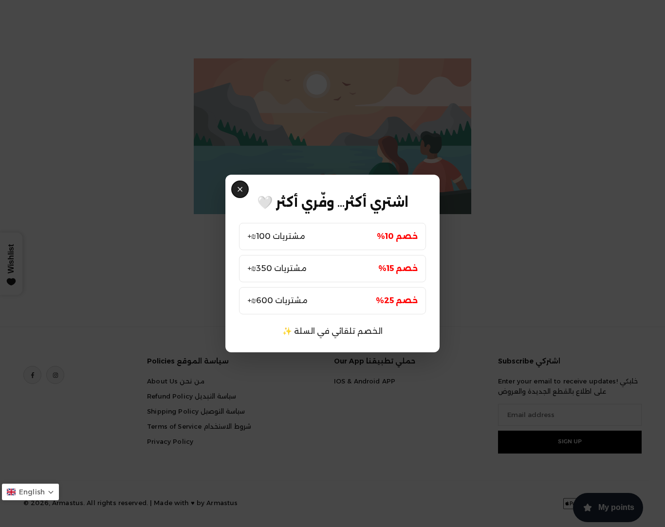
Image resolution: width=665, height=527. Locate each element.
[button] (30, 492)
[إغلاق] (240, 189)
